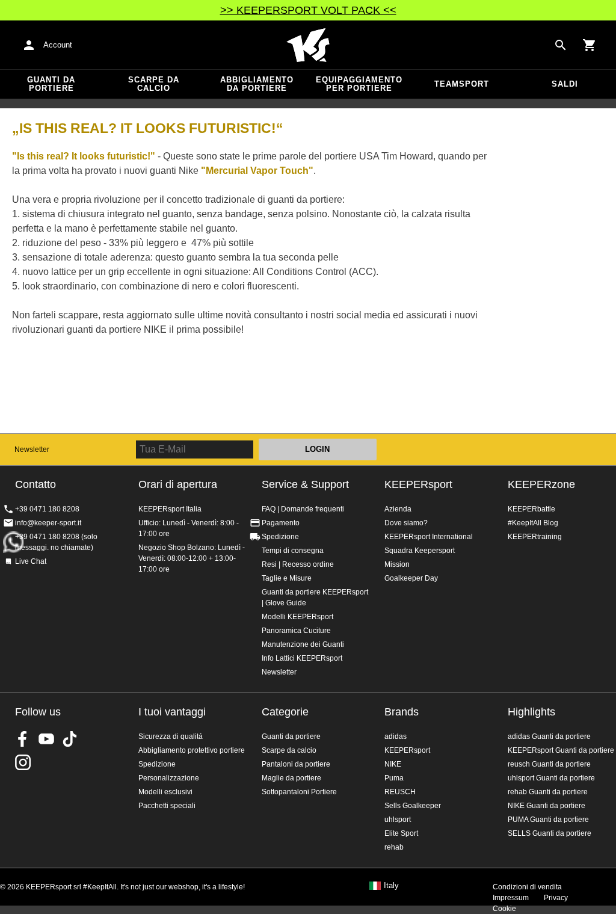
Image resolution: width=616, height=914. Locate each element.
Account (57, 44)
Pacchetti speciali (167, 805)
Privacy (556, 898)
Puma (394, 778)
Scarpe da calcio (153, 84)
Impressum (511, 898)
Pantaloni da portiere (296, 764)
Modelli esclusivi (165, 792)
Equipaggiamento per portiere (359, 84)
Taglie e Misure (287, 578)
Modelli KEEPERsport (297, 617)
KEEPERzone (541, 484)
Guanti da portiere (51, 84)
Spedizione (280, 537)
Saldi (565, 83)
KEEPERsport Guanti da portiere (561, 750)
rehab (394, 847)
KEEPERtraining (535, 537)
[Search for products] (561, 45)
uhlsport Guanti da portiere (551, 778)
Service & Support (305, 484)
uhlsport (397, 819)
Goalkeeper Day (411, 578)
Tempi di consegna (293, 550)
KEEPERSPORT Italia (308, 45)
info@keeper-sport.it (48, 523)
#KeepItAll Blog (533, 523)
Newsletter (31, 449)
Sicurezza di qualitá (170, 736)
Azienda (397, 509)
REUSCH (400, 792)
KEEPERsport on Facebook (23, 739)
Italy (391, 886)
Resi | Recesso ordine (298, 564)
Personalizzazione (168, 778)
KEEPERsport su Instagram (23, 762)
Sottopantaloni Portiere (299, 792)
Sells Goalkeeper (412, 805)
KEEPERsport (418, 484)
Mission (397, 564)
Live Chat (30, 561)
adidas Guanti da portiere (549, 736)
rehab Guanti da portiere (548, 792)
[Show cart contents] (590, 45)
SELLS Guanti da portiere (549, 833)
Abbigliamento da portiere (257, 84)
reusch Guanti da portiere (549, 764)
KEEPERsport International (428, 537)
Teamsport (461, 83)
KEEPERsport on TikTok (70, 739)
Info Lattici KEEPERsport (302, 658)
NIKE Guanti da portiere (546, 805)
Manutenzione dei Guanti (303, 644)
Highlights (531, 712)
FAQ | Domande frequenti (303, 509)
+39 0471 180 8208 (47, 509)
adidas (395, 736)
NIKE (392, 764)
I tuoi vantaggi (172, 712)
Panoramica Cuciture (296, 630)
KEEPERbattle (531, 509)
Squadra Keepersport (419, 550)
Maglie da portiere (291, 778)
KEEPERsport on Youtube (46, 739)
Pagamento (281, 523)
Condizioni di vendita (527, 887)
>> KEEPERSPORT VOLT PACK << (308, 10)
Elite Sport (401, 833)
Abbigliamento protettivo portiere (191, 750)
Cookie (504, 908)
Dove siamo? (406, 523)
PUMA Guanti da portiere (548, 819)
